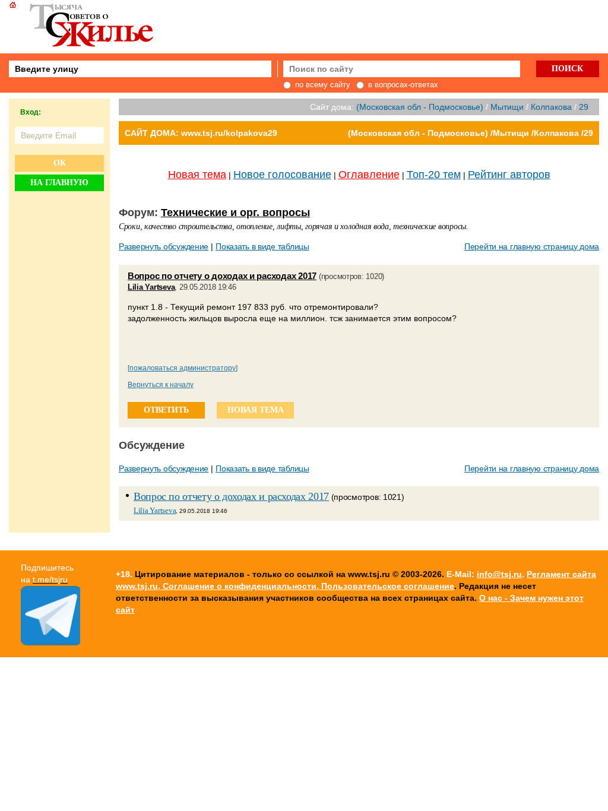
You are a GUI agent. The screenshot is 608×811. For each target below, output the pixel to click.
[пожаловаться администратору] (183, 368)
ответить (166, 410)
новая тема (255, 410)
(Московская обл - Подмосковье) (419, 107)
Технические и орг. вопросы (235, 212)
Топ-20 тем (434, 174)
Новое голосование (282, 174)
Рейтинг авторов (509, 174)
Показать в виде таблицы (262, 246)
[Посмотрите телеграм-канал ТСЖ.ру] (50, 642)
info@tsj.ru (499, 574)
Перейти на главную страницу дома (531, 246)
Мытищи (507, 107)
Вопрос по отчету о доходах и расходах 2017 (222, 276)
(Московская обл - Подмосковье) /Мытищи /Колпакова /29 (470, 133)
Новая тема (197, 174)
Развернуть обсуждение (163, 246)
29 (583, 107)
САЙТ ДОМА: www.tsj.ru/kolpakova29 (201, 133)
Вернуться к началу (161, 385)
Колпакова (551, 107)
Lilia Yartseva (151, 287)
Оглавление (369, 174)
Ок (59, 163)
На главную (59, 182)
